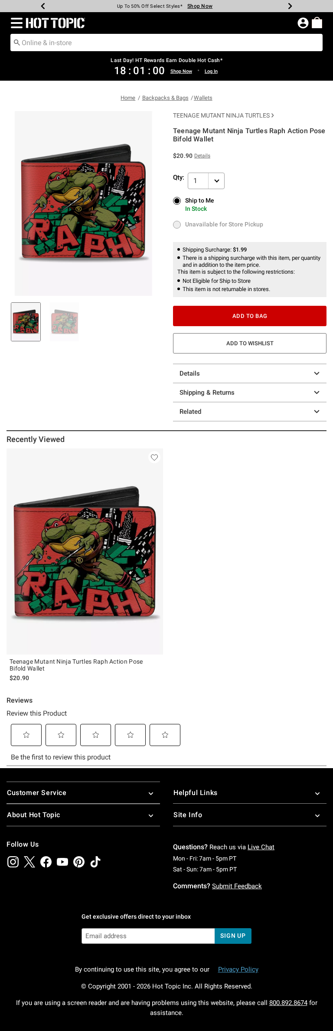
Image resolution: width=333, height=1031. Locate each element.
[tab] (26, 322)
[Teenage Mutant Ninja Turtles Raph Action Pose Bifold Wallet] (85, 551)
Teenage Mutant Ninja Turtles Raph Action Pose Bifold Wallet (76, 665)
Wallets (203, 98)
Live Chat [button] (261, 847)
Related (190, 412)
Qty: (178, 177)
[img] (13, 861)
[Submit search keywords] (16, 42)
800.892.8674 (288, 1003)
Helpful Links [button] (195, 793)
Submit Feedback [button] (237, 886)
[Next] (290, 6)
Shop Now (196, 6)
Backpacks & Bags (165, 98)
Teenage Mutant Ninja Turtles (221, 115)
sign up (233, 935)
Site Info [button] (187, 815)
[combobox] (166, 42)
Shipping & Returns (207, 392)
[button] (15, 23)
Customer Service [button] (37, 793)
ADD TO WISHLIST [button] (250, 343)
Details (190, 373)
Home (128, 98)
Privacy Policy (238, 969)
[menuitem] (317, 22)
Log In (211, 71)
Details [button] (202, 156)
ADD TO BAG (250, 316)
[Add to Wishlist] (154, 457)
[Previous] (42, 6)
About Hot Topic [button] (33, 815)
